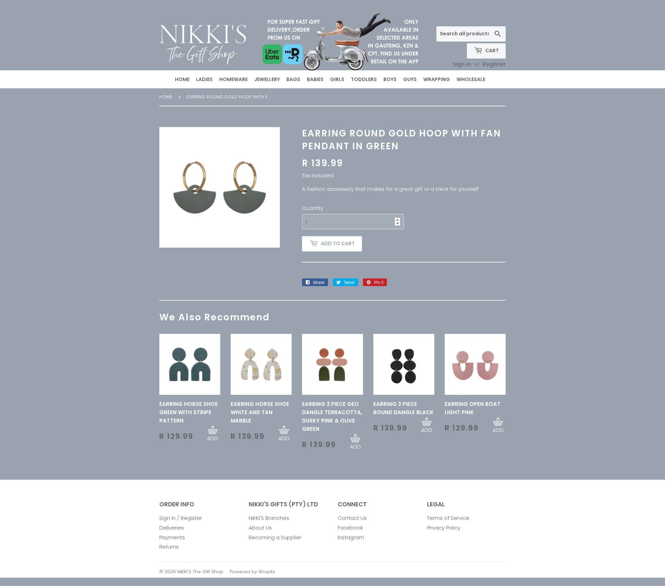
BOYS (390, 79)
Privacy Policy (443, 527)
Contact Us (352, 518)
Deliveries (171, 527)
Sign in (462, 64)
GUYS (410, 79)
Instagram (351, 537)
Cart (491, 50)
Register (494, 64)
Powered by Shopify (252, 571)
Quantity (312, 208)
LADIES (204, 79)
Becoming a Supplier (275, 537)
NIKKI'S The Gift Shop (200, 571)
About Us (260, 527)
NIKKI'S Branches (269, 518)
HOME (182, 79)
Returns (169, 546)
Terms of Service (448, 518)
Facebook (350, 527)
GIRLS (337, 79)
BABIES (315, 79)
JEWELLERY (267, 79)
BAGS (293, 79)
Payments (172, 537)
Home (165, 97)
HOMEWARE (233, 79)
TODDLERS (364, 79)
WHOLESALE (470, 79)
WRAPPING (436, 79)
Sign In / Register (180, 518)
